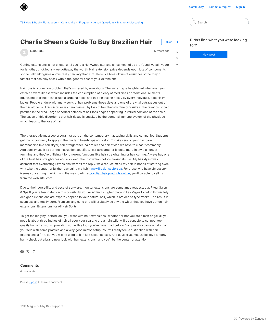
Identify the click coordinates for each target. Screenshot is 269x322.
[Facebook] (22, 251)
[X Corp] (28, 251)
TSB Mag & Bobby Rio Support (38, 22)
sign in (33, 282)
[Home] (24, 7)
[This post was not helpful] (176, 64)
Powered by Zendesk (252, 318)
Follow (168, 41)
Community (196, 6)
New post (209, 54)
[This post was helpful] (176, 52)
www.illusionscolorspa (106, 168)
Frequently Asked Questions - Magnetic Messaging (111, 22)
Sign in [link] (240, 6)
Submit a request (220, 6)
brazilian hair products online (109, 173)
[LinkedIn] (33, 251)
